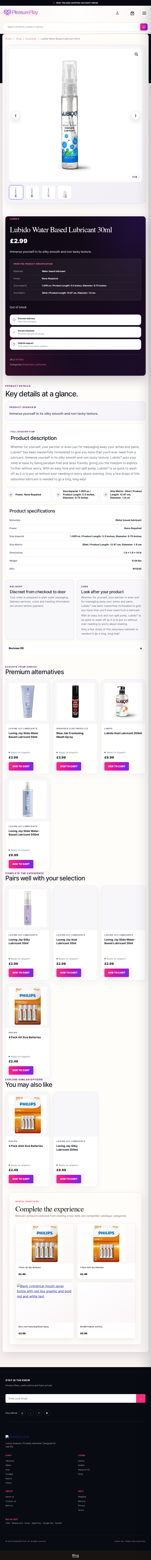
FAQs (80, 1474)
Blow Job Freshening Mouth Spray (33, 1326)
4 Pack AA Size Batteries (29, 1267)
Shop (19, 38)
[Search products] (144, 27)
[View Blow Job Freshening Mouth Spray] (45, 1302)
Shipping (82, 1496)
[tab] (16, 192)
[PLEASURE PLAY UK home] (21, 13)
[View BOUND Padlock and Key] (106, 1302)
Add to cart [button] (21, 766)
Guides (81, 1465)
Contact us (11, 1501)
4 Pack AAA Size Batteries (92, 1267)
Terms (81, 1510)
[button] (136, 54)
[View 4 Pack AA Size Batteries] (45, 1243)
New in (9, 1478)
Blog (75, 1555)
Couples (9, 1474)
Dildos (8, 1465)
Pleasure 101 (84, 1469)
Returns (9, 1505)
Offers (9, 1483)
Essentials (31, 38)
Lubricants (40, 364)
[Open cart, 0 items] (132, 13)
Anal (8, 1469)
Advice (81, 1461)
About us (10, 1496)
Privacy (81, 1505)
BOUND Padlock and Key (91, 1326)
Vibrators (10, 1461)
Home (8, 38)
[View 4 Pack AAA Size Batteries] (106, 1243)
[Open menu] (144, 13)
